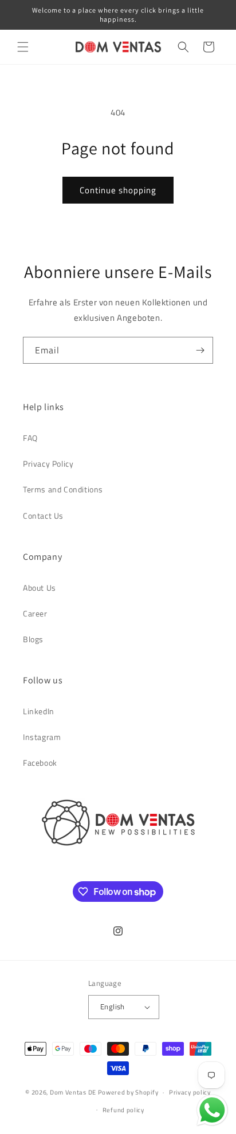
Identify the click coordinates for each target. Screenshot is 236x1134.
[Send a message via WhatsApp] (212, 1110)
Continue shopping (118, 190)
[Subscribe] (200, 350)
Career (35, 613)
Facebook (40, 763)
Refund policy (123, 1110)
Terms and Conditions (63, 489)
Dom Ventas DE (73, 1092)
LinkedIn (38, 711)
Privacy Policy (48, 463)
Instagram (42, 737)
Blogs (33, 639)
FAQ (30, 438)
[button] (23, 46)
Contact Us (43, 516)
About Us (39, 588)
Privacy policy (190, 1092)
